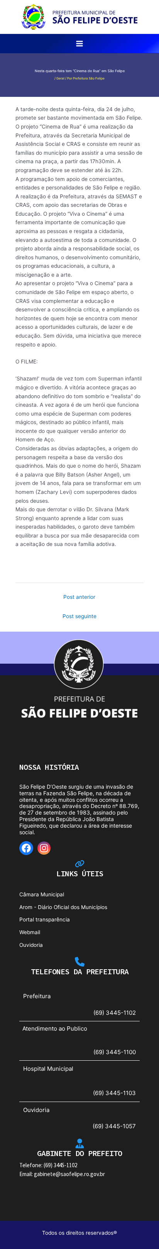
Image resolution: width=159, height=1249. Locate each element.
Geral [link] (60, 78)
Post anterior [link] (79, 597)
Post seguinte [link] (79, 616)
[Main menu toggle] (80, 44)
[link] (79, 16)
